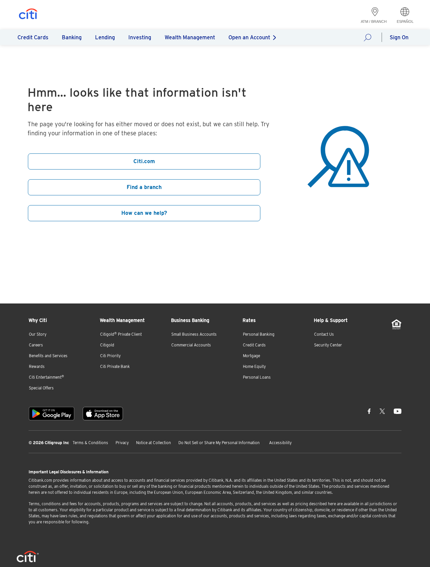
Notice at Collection (153, 442)
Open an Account (249, 37)
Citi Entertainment (46, 377)
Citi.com (144, 161)
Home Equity (254, 366)
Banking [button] (72, 37)
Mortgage (251, 355)
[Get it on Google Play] (52, 413)
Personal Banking (258, 334)
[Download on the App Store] (103, 413)
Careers (36, 344)
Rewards (37, 366)
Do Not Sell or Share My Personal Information (219, 442)
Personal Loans (257, 377)
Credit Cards (254, 344)
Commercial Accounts (191, 344)
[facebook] (369, 411)
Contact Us (324, 334)
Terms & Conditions (90, 442)
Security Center (328, 344)
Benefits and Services (48, 355)
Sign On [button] (399, 37)
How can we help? (369, 37)
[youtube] (397, 411)
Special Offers (41, 387)
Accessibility (280, 442)
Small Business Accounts (194, 334)
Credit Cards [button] (32, 37)
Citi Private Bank (115, 366)
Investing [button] (139, 37)
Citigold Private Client (121, 334)
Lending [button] (105, 37)
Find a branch (144, 187)
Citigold (107, 344)
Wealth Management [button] (190, 37)
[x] (382, 411)
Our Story (37, 334)
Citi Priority (110, 355)
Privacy (122, 442)
